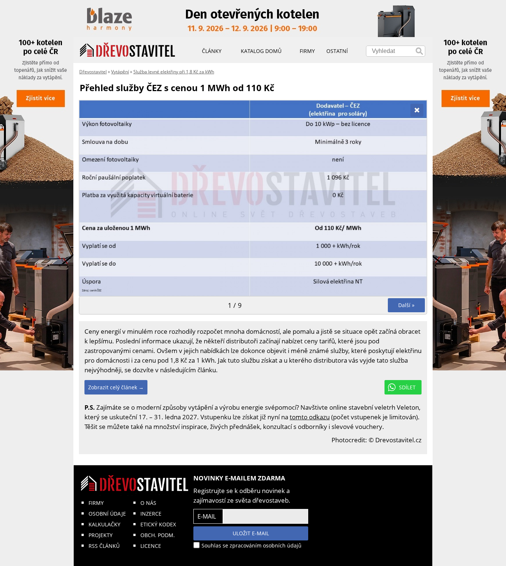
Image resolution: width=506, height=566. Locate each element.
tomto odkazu (310, 417)
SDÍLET (407, 387)
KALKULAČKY (104, 524)
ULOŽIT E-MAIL (251, 533)
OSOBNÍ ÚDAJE (107, 513)
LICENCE (150, 545)
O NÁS (148, 502)
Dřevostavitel (93, 72)
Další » (406, 305)
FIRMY (96, 502)
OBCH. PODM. (157, 535)
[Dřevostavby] (127, 50)
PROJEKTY (101, 535)
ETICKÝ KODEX (158, 524)
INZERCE (151, 513)
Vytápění (120, 72)
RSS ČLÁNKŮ (104, 545)
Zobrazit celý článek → (116, 387)
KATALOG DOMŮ (261, 50)
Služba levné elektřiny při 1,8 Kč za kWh (173, 72)
